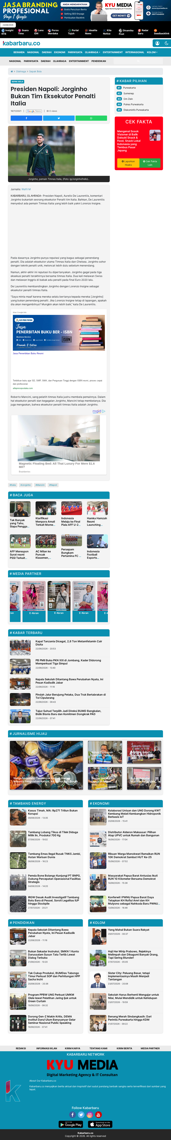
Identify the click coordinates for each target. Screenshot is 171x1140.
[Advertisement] (59, 231)
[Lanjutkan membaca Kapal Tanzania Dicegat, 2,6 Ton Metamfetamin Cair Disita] (20, 647)
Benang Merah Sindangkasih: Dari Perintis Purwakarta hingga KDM (129, 1018)
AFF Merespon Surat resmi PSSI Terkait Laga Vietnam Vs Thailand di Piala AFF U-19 (19, 559)
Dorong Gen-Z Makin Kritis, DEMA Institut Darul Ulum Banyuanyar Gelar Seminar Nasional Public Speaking (51, 1019)
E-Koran (34, 612)
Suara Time (23, 32)
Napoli (54, 485)
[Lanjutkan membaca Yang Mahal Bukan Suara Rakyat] (98, 936)
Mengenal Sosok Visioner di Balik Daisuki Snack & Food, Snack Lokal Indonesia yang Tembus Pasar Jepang (128, 141)
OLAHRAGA (91, 52)
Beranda (19, 52)
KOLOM (151, 52)
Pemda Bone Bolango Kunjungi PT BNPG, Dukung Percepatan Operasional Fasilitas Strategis (54, 879)
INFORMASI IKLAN (46, 1048)
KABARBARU (18, 195)
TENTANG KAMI (98, 1048)
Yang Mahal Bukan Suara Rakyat (128, 929)
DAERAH (46, 52)
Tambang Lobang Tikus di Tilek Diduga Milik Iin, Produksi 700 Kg (53, 833)
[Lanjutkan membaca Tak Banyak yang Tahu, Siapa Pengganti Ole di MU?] (20, 508)
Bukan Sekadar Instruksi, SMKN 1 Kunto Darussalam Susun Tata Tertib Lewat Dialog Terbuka (53, 954)
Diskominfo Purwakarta (136, 109)
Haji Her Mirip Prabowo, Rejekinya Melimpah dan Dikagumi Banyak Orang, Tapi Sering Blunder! (133, 954)
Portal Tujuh (73, 32)
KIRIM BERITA (124, 1048)
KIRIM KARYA (72, 1048)
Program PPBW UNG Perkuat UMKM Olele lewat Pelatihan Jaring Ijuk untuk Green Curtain (52, 998)
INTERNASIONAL (134, 52)
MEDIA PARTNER (150, 1048)
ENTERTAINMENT (113, 52)
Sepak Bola (17, 81)
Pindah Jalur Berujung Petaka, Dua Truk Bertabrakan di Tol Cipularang (71, 696)
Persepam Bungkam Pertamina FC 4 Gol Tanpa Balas (71, 554)
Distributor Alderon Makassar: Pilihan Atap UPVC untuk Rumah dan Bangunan (133, 833)
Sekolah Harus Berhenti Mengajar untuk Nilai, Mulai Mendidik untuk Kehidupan (133, 996)
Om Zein (128, 98)
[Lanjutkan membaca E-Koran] (34, 596)
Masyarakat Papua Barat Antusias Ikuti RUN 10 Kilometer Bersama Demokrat (133, 877)
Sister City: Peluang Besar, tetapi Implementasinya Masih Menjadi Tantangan (129, 976)
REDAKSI (21, 1048)
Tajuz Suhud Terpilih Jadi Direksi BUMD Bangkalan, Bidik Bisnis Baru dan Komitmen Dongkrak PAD (68, 712)
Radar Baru (143, 32)
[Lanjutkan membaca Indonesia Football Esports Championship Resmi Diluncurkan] (97, 541)
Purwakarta (129, 87)
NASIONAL (33, 52)
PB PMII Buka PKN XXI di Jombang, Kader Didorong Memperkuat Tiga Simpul (68, 662)
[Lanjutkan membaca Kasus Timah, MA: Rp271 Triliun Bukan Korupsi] (18, 817)
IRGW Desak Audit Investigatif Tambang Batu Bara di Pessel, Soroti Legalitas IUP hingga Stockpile (53, 900)
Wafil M (26, 189)
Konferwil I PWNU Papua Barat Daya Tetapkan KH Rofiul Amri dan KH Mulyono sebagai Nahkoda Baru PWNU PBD (133, 902)
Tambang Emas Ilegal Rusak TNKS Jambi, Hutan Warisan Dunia (54, 855)
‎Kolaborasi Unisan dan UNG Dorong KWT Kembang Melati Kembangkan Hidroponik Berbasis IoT (134, 813)
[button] (166, 43)
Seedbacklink (161, 33)
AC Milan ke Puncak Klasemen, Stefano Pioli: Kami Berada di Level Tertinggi (45, 559)
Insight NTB (7, 32)
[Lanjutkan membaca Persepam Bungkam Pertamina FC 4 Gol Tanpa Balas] (71, 540)
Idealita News (91, 32)
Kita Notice (107, 32)
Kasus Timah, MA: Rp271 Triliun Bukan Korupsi (53, 812)
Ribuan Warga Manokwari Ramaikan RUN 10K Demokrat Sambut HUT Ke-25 (134, 855)
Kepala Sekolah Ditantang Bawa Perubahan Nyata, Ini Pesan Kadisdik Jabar (69, 681)
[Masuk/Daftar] (157, 43)
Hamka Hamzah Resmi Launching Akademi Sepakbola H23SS (97, 526)
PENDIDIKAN (99, 61)
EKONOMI (59, 52)
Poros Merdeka (53, 32)
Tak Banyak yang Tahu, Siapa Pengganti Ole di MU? (20, 524)
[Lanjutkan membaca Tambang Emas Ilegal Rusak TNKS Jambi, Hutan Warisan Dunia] (18, 860)
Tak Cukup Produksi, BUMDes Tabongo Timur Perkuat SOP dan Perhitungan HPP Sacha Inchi (54, 976)
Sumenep (129, 93)
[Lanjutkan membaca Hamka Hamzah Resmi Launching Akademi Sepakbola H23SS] (97, 508)
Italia (13, 485)
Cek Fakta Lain (151, 163)
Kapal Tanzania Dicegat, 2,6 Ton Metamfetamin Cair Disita (69, 643)
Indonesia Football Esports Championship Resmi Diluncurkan (96, 559)
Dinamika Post (126, 32)
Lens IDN (39, 32)
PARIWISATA (75, 52)
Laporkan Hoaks (129, 163)
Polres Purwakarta (133, 104)
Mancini (40, 485)
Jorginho (26, 485)
